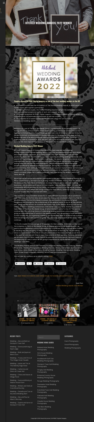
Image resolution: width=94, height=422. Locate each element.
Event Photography (71, 341)
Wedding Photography (35, 54)
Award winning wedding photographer (47, 276)
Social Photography (71, 344)
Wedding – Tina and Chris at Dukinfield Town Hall (27, 320)
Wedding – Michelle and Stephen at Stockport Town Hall (69, 320)
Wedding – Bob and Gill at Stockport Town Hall (48, 320)
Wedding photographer (66, 276)
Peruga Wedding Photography (48, 381)
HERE (51, 256)
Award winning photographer (26, 276)
